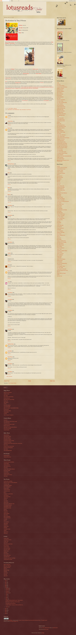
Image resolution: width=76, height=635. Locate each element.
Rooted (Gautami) (6, 455)
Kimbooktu (58, 221)
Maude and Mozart (7, 425)
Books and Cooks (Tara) (61, 190)
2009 (6, 585)
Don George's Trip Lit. (60, 204)
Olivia (9, 172)
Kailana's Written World (60, 218)
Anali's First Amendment (8, 392)
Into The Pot (6, 542)
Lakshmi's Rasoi (6, 546)
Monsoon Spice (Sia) (7, 555)
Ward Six (58, 271)
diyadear (9, 253)
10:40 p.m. (9, 347)
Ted (8, 115)
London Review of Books (61, 120)
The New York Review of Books (62, 147)
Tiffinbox (5, 530)
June (7, 595)
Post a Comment (9, 376)
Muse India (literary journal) (61, 126)
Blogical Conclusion (7, 567)
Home (29, 380)
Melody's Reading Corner (61, 235)
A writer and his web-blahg (8, 481)
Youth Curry (6, 533)
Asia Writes (59, 84)
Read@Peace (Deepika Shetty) (62, 250)
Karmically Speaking (7, 405)
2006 (6, 610)
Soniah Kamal (6, 471)
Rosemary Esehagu (7, 470)
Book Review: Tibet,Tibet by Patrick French (13, 601)
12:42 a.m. (9, 261)
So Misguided (59, 257)
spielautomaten (55, 627)
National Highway (6, 513)
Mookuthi (5, 509)
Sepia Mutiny (6, 523)
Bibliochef (58, 181)
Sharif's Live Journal (60, 253)
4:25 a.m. (9, 160)
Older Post (52, 380)
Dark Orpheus (59, 202)
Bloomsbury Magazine (60, 91)
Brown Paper (59, 195)
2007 (6, 608)
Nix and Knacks (6, 409)
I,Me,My (5, 403)
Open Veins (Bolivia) (7, 437)
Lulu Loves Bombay (7, 406)
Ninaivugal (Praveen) (7, 517)
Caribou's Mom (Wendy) (61, 198)
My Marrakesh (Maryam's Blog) (9, 440)
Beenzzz (9, 194)
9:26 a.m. (9, 340)
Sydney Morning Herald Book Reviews (63, 137)
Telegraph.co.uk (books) (61, 139)
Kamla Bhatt (6, 500)
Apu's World (6, 395)
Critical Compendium (60, 96)
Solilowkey (5, 527)
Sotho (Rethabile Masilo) (8, 450)
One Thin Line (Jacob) (7, 428)
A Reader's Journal (60, 170)
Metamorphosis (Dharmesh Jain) (9, 503)
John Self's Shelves (60, 216)
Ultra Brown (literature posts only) (62, 270)
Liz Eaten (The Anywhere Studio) (9, 424)
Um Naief (5, 413)
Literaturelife (59, 229)
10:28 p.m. (9, 255)
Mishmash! (5, 552)
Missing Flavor (6, 553)
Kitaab (58, 116)
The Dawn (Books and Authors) (62, 143)
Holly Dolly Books (60, 212)
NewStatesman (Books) (61, 127)
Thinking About (6, 412)
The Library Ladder (60, 267)
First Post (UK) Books (60, 105)
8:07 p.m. (9, 184)
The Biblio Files (59, 264)
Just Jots (5, 499)
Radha (9, 187)
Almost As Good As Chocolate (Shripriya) (10, 482)
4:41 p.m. (9, 249)
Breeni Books (59, 194)
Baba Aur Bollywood (7, 564)
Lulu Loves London (7, 549)
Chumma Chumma (7, 398)
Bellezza (58, 174)
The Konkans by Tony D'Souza (11, 603)
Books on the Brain (60, 94)
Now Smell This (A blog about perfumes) (10, 427)
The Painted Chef (6, 556)
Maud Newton (59, 233)
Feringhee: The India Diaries (8, 493)
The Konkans (24, 109)
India (20, 109)
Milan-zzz (58, 236)
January (7, 606)
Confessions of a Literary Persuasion (63, 201)
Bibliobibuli (58, 180)
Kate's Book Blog (59, 219)
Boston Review (59, 95)
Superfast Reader (60, 260)
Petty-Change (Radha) (7, 410)
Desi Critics (59, 98)
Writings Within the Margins (61, 273)
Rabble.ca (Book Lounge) (61, 132)
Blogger (43, 632)
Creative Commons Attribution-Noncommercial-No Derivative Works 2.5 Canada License (33, 620)
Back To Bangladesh (7, 486)
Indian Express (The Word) (61, 113)
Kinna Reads (59, 222)
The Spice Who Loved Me (8, 559)
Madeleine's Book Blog (60, 232)
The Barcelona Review (60, 140)
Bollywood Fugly (6, 570)
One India (5, 574)
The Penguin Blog (60, 150)
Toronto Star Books (60, 154)
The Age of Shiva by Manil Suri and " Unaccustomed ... (14, 600)
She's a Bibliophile (60, 254)
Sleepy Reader (59, 256)
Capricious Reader (60, 197)
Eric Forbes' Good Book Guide (62, 102)
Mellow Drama (6, 502)
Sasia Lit (5, 520)
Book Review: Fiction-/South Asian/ (13, 109)
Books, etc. (59, 191)
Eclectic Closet (59, 205)
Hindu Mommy (6, 495)
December (7, 588)
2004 (6, 613)
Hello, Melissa (6, 402)
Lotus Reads (10, 205)
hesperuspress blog (60, 109)
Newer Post (6, 380)
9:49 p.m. (9, 360)
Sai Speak (5, 519)
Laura (9, 281)
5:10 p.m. (9, 169)
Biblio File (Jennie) (60, 177)
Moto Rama (6, 510)
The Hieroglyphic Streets (61, 266)
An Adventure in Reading (61, 173)
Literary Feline (10, 121)
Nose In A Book (59, 246)
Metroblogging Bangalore (8, 505)
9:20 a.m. (9, 289)
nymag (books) (59, 129)
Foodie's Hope (6, 541)
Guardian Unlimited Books (61, 106)
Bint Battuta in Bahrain (7, 439)
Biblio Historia (59, 178)
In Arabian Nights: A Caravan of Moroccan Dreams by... (14, 604)
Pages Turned (59, 249)
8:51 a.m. (9, 368)
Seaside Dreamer (6, 429)
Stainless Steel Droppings (61, 259)
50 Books (58, 166)
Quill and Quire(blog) (60, 130)
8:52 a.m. (9, 374)
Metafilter (58, 122)
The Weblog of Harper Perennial (62, 153)
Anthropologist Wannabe (8, 485)
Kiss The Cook (6, 545)
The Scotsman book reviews (61, 151)
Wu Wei (58, 274)
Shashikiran (6, 524)
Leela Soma (6, 467)
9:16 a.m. (9, 307)
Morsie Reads (59, 239)
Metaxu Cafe (59, 123)
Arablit (58, 82)
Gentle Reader (59, 211)
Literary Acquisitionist (60, 228)
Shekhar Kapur (6, 526)
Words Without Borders (60, 158)
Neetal (9, 264)
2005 (6, 611)
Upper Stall (5, 575)
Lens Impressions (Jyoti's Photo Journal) (10, 421)
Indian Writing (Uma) (7, 496)
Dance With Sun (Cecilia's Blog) (9, 399)
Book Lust (58, 184)
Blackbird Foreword (60, 89)
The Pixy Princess (11, 163)
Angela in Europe (6, 393)
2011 (6, 582)
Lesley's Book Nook (60, 225)
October (7, 591)
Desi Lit (5, 492)
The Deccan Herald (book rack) (62, 144)
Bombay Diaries (6, 488)
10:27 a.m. (9, 202)
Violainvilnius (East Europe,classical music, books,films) (13, 443)
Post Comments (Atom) (12, 383)
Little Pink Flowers (7, 422)
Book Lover (59, 183)
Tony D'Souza (28, 109)
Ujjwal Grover (6, 531)
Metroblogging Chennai (7, 506)
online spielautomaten (45, 627)
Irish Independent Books (61, 115)
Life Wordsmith (59, 226)
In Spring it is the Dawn (60, 215)
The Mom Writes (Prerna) (8, 474)
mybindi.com (6, 512)
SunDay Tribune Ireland (60, 136)
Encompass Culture (60, 101)
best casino (46, 629)
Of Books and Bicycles (60, 247)
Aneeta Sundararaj (7, 464)
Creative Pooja (6, 538)
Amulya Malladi (6, 463)
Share (5, 387)
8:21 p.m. (9, 278)
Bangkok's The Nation (60, 88)
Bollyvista (5, 568)
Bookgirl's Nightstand (60, 188)
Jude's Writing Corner (7, 466)
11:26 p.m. (9, 191)
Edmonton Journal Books (61, 99)
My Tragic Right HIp (60, 243)
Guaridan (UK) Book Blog (61, 108)
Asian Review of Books (60, 85)
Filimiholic (5, 571)
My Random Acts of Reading (61, 242)
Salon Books (59, 133)
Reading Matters (59, 252)
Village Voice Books (60, 157)
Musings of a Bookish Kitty (61, 240)
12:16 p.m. (9, 267)
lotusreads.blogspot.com (14, 621)
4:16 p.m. (9, 353)
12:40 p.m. (9, 296)
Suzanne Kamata (6, 473)
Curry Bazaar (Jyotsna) (7, 539)
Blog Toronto (6, 444)
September (8, 592)
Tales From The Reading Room (62, 263)
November (7, 589)
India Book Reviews (60, 112)
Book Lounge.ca (59, 92)
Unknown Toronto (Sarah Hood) (9, 446)
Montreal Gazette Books (61, 125)
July (6, 594)
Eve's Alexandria (59, 208)
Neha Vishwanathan (7, 516)
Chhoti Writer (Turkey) (7, 436)
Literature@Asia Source (61, 119)
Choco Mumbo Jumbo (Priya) (8, 396)
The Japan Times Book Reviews (62, 146)
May (6, 597)
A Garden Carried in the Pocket (62, 167)
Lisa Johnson (10, 292)
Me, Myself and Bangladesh (8, 447)
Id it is (9, 270)
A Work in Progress (60, 171)
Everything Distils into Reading (62, 209)
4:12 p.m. (9, 212)
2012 (6, 580)
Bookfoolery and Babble (61, 187)
